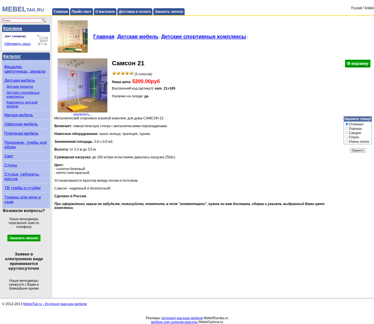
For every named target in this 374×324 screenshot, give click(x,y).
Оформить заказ (17, 44)
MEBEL (23, 9)
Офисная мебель (21, 124)
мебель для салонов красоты (174, 322)
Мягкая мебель (18, 115)
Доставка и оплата (135, 11)
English (369, 7)
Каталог (12, 56)
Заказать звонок (169, 11)
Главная (61, 11)
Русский (356, 7)
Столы (10, 165)
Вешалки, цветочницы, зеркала (24, 69)
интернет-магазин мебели (182, 318)
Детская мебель (19, 80)
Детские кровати (19, 86)
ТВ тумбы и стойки (22, 188)
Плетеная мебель (21, 133)
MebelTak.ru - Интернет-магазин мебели (55, 304)
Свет (9, 156)
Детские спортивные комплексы (23, 94)
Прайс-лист (82, 11)
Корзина (12, 28)
